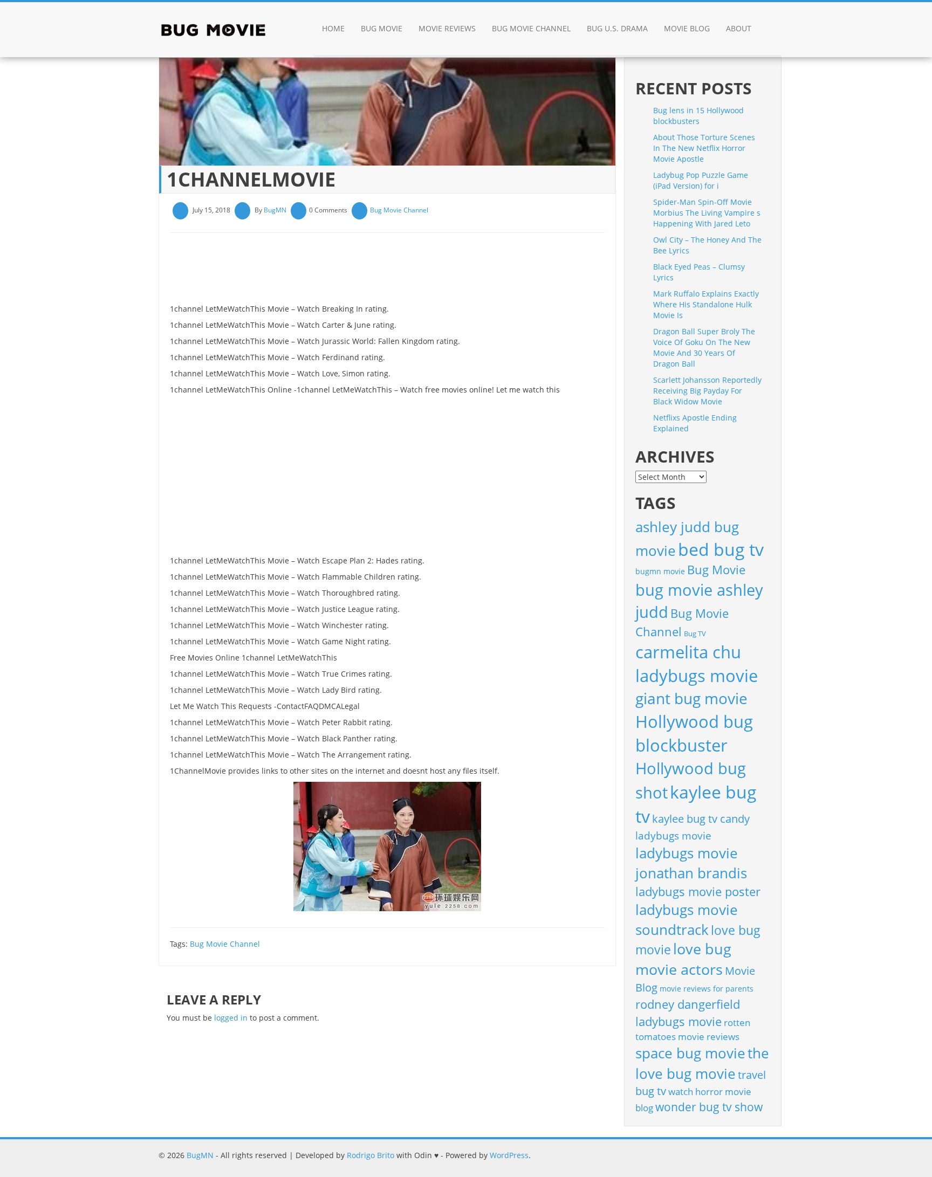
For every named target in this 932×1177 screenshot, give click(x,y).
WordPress (509, 1155)
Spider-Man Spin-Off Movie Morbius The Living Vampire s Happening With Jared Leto (706, 213)
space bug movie (690, 1053)
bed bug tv (721, 549)
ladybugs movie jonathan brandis (691, 863)
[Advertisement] (366, 272)
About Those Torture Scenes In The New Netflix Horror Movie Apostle (704, 148)
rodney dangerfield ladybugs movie (687, 1013)
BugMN (275, 210)
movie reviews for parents (706, 988)
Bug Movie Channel (531, 28)
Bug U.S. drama (617, 28)
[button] (770, 29)
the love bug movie (702, 1063)
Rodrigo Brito (370, 1155)
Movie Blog (687, 28)
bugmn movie (660, 571)
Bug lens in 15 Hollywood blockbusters (698, 115)
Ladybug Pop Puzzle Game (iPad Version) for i (700, 180)
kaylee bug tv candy (701, 818)
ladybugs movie (673, 836)
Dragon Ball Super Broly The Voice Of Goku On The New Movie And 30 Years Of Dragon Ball (704, 347)
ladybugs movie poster (697, 891)
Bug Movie (381, 28)
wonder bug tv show (709, 1106)
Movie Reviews (447, 28)
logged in (231, 1018)
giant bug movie (691, 698)
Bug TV (695, 633)
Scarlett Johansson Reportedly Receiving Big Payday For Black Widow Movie (707, 391)
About (738, 28)
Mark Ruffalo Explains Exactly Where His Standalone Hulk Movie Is (706, 304)
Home (333, 28)
